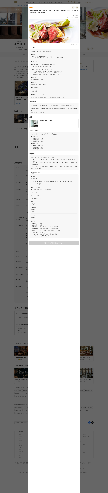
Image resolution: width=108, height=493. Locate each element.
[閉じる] (78, 2)
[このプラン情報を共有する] (73, 7)
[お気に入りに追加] (77, 7)
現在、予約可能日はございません (54, 243)
